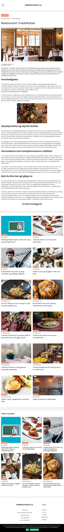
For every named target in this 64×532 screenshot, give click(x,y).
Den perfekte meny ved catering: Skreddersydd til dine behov (44, 304)
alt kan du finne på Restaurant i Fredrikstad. (14, 92)
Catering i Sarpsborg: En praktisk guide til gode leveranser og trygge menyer (15, 336)
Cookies (44, 515)
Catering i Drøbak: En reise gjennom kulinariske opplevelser (13, 368)
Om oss (44, 512)
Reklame (44, 510)
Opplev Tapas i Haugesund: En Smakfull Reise (15, 400)
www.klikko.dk (26, 520)
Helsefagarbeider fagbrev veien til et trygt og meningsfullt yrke (16, 241)
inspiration (4, 15)
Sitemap (44, 519)
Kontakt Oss (44, 517)
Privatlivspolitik (34, 529)
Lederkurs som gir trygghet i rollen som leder (46, 273)
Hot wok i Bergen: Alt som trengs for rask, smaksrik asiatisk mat (15, 304)
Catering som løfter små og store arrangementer (45, 336)
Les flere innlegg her (32, 204)
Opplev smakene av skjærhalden (44, 399)
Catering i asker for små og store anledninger (44, 241)
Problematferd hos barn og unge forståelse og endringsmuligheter (13, 273)
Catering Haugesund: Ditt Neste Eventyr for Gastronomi (47, 368)
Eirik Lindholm (16, 18)
